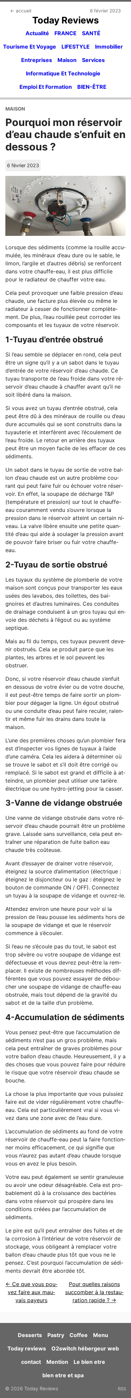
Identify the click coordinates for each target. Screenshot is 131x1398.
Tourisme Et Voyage (29, 46)
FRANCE (65, 33)
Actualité (37, 33)
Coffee (79, 1335)
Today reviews (26, 1348)
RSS (122, 1388)
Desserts (30, 1335)
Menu (100, 1335)
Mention (57, 1361)
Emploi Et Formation (45, 86)
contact (31, 1361)
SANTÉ (91, 33)
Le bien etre (89, 1361)
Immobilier (109, 46)
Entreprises (36, 60)
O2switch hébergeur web (85, 1348)
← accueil (20, 10)
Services (93, 60)
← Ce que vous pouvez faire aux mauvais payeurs (31, 1292)
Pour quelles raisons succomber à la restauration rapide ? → (94, 1292)
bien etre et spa (63, 1375)
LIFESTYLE (75, 46)
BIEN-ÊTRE (91, 86)
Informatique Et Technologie (63, 73)
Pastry (55, 1335)
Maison (67, 60)
